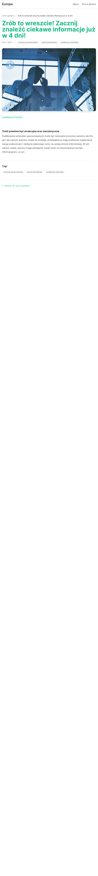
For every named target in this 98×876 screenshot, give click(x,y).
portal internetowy (49, 42)
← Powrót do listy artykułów (16, 185)
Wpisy (76, 4)
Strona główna (89, 4)
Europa (7, 4)
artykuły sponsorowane (28, 42)
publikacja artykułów (69, 42)
